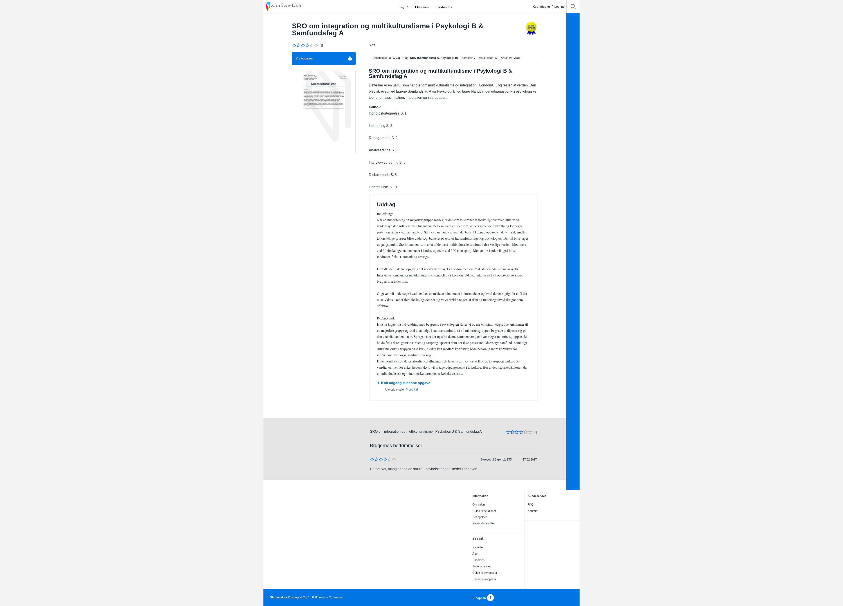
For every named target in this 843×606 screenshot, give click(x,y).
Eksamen (478, 560)
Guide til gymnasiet (484, 572)
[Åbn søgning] (573, 7)
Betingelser (479, 517)
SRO (372, 45)
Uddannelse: (380, 57)
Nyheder (477, 547)
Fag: (406, 57)
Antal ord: (507, 57)
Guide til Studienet (484, 511)
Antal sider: (486, 57)
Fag (401, 6)
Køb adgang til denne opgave (405, 383)
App (474, 553)
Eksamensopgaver (484, 579)
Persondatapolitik (483, 523)
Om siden (478, 504)
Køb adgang (541, 6)
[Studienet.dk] (294, 6)
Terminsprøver (481, 566)
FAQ (530, 504)
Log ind (559, 6)
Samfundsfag (427, 57)
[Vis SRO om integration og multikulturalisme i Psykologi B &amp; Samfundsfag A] (324, 112)
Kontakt (533, 511)
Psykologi (447, 57)
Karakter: (467, 57)
